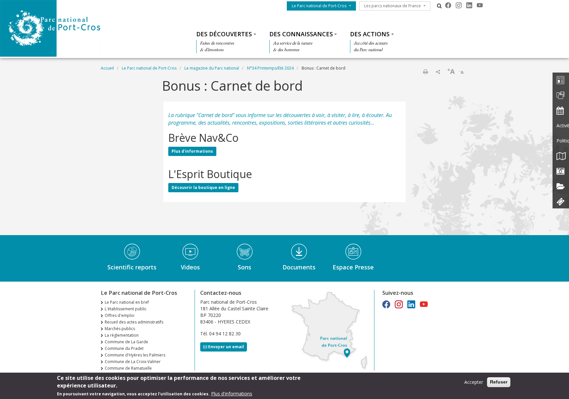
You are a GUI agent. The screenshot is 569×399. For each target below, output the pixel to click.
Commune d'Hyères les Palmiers (135, 355)
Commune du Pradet (124, 348)
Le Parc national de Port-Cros (319, 6)
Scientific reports (131, 267)
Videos (190, 267)
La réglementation (122, 335)
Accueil (107, 68)
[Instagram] (459, 5)
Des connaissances (301, 34)
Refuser (498, 381)
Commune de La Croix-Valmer (133, 361)
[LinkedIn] (469, 5)
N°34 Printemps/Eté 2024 (270, 68)
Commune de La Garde (126, 342)
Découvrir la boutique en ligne (203, 187)
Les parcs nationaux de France (392, 6)
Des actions (370, 34)
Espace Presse (353, 267)
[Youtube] (480, 5)
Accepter (473, 382)
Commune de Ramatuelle (128, 368)
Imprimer (425, 71)
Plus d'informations (192, 151)
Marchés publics (120, 328)
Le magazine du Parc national (211, 68)
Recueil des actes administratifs (134, 322)
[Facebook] (448, 5)
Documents (299, 267)
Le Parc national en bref (127, 302)
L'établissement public (126, 309)
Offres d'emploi (119, 315)
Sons (244, 267)
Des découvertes (224, 34)
